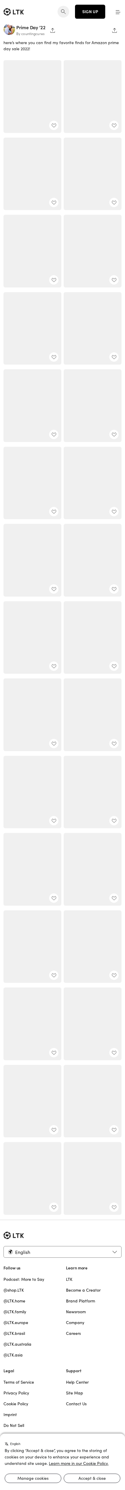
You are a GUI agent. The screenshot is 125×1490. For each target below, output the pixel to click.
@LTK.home (14, 1301)
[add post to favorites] (53, 125)
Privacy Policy (16, 1393)
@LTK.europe (15, 1322)
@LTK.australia (17, 1344)
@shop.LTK (13, 1290)
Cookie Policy (15, 1403)
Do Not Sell (13, 1425)
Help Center (77, 1382)
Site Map (74, 1393)
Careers (73, 1333)
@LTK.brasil (14, 1333)
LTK (69, 1279)
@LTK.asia (13, 1355)
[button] (118, 11)
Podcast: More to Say (23, 1279)
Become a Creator (83, 1290)
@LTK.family (14, 1311)
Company (75, 1322)
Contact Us (76, 1403)
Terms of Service (18, 1382)
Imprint (10, 1414)
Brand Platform (80, 1301)
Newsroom (76, 1311)
